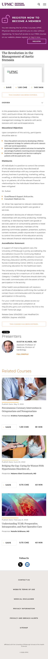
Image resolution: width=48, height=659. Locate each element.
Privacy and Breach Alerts (24, 618)
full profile (22, 354)
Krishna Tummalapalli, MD (22, 416)
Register (37, 41)
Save (9, 87)
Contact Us (24, 580)
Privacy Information (24, 609)
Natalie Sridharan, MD (20, 531)
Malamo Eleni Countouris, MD (23, 473)
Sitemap (24, 628)
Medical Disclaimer (24, 599)
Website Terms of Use (24, 589)
